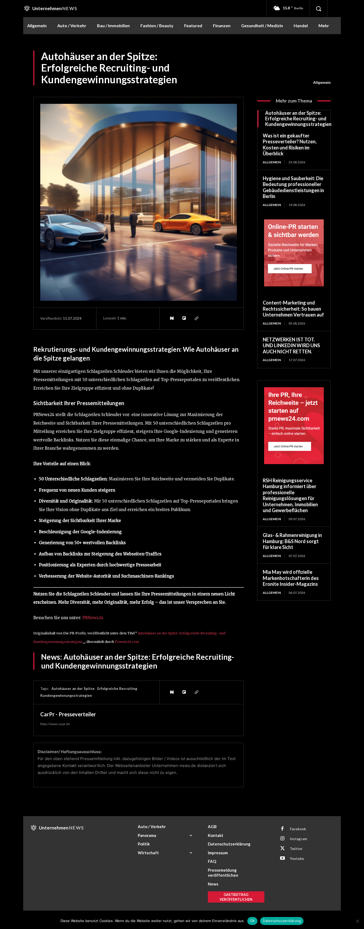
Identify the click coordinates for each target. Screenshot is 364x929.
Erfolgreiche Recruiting (117, 688)
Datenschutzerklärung (282, 921)
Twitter (296, 849)
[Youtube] (282, 858)
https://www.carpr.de (55, 724)
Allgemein (322, 82)
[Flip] (184, 318)
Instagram (298, 839)
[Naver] (171, 318)
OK (252, 921)
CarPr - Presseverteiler (68, 714)
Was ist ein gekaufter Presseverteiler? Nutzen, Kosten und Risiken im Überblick (290, 145)
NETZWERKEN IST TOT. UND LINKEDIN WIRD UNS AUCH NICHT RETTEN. (291, 345)
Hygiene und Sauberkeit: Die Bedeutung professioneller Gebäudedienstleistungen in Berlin (293, 187)
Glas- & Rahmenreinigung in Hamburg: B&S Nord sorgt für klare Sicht (292, 541)
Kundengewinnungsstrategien (66, 695)
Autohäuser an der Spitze (73, 688)
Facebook (298, 829)
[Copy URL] (196, 318)
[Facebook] (282, 829)
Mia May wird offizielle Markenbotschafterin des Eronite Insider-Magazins (291, 578)
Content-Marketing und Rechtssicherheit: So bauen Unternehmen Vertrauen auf (293, 309)
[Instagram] (282, 839)
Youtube (297, 858)
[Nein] (357, 921)
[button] (318, 8)
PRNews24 (92, 617)
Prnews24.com (127, 642)
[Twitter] (282, 848)
